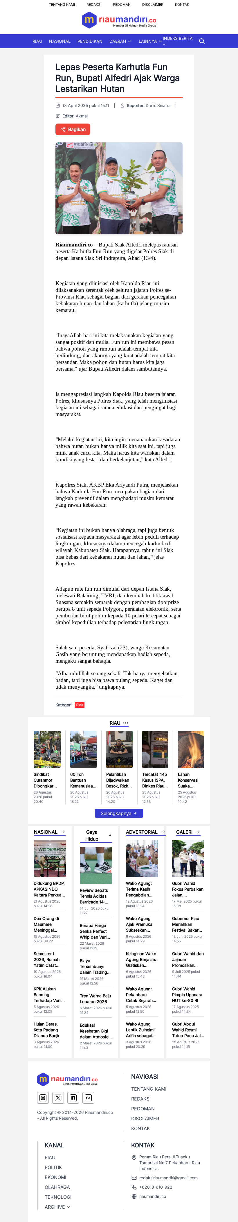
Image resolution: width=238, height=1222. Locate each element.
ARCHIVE (55, 1207)
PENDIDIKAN (89, 41)
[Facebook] (73, 1098)
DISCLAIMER (152, 2)
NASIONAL (60, 41)
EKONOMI (55, 1177)
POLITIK (53, 1167)
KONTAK (182, 2)
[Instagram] (43, 1098)
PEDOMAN (122, 2)
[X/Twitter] (58, 1098)
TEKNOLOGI (58, 1197)
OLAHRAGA (57, 1187)
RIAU (37, 41)
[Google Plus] (88, 1098)
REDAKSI (93, 2)
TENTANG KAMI (62, 2)
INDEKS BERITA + (178, 41)
